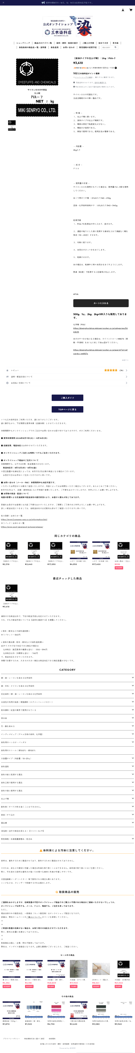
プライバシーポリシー (11, 1039)
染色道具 (55, 47)
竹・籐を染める (8, 726)
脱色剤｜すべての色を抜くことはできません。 (21, 807)
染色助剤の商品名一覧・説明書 (32, 47)
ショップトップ (23, 43)
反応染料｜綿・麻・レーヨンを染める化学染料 (21, 694)
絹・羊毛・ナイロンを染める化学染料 (17, 686)
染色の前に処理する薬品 (12, 774)
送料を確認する (100, 83)
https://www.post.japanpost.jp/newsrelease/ (22, 527)
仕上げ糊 (5, 799)
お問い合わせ (69, 47)
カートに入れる (101, 303)
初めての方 (103, 43)
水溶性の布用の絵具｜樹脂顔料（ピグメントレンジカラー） (27, 702)
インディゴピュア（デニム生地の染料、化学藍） (22, 734)
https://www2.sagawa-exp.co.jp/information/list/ (24, 519)
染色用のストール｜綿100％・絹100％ (18, 750)
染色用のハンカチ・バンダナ (13, 742)
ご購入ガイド (67, 398)
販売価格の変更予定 (88, 47)
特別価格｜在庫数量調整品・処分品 (16, 839)
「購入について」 (34, 917)
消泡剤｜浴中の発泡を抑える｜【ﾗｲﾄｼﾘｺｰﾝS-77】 (23, 831)
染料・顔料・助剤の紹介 (67, 43)
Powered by (65, 1048)
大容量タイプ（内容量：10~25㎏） (16, 758)
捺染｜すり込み (8, 815)
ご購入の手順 (88, 43)
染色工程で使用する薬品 (12, 782)
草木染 (116, 43)
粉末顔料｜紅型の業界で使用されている (18, 710)
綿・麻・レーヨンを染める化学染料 (16, 678)
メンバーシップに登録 (83, 77)
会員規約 (52, 1039)
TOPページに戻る (67, 409)
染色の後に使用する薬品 (12, 791)
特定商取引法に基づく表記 (34, 1039)
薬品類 (4, 823)
